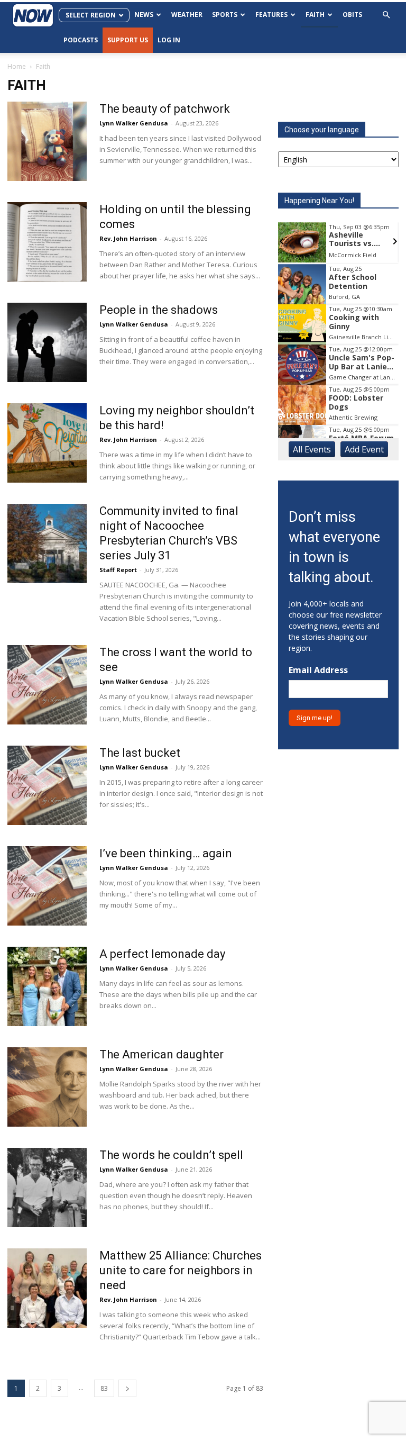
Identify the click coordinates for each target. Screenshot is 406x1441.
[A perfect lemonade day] (47, 986)
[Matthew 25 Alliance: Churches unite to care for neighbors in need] (47, 1288)
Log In (169, 39)
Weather (186, 14)
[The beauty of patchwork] (47, 141)
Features (271, 14)
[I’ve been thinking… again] (47, 886)
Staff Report (118, 570)
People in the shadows (158, 309)
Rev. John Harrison (128, 238)
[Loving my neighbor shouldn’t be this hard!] (47, 443)
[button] (386, 15)
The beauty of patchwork (164, 108)
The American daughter (161, 1054)
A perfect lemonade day (162, 953)
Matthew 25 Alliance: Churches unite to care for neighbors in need (180, 1270)
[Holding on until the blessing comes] (47, 242)
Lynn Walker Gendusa (133, 123)
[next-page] (127, 1388)
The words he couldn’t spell (171, 1155)
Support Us (127, 39)
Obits (352, 14)
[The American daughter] (47, 1087)
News (143, 14)
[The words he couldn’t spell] (47, 1187)
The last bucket (139, 752)
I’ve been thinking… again (165, 853)
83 (104, 1388)
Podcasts (80, 39)
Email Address (318, 670)
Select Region (91, 15)
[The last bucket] (47, 785)
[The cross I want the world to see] (47, 684)
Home (16, 66)
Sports (224, 14)
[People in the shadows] (47, 342)
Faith (315, 14)
